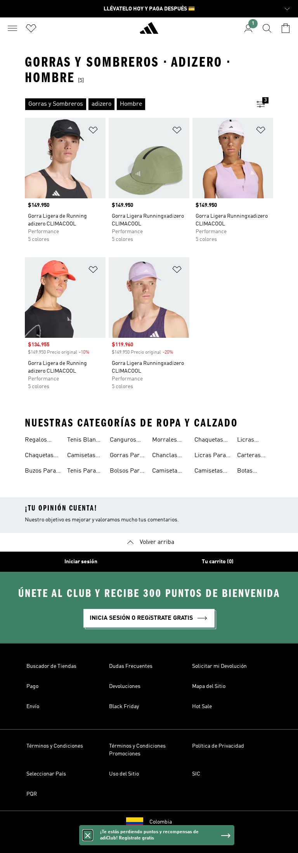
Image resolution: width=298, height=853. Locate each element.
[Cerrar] (87, 835)
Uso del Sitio (124, 774)
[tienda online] (149, 31)
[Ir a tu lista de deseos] (31, 28)
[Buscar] (267, 28)
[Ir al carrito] (285, 28)
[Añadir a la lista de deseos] (93, 131)
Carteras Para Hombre (249, 456)
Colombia (160, 822)
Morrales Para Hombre (164, 441)
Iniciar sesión (80, 561)
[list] (136, 104)
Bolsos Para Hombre (126, 472)
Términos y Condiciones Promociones (137, 750)
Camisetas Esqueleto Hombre (208, 472)
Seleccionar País (46, 774)
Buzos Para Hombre (40, 472)
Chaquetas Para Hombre (39, 456)
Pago (32, 686)
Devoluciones (124, 686)
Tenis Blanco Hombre (84, 441)
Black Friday (124, 706)
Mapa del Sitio (208, 686)
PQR (31, 794)
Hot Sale (202, 706)
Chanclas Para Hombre (164, 456)
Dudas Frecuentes (130, 666)
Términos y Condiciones (54, 746)
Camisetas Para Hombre (81, 456)
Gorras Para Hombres (126, 456)
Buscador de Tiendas (51, 666)
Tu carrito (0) (218, 561)
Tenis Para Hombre (81, 472)
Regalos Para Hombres (37, 441)
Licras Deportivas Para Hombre (251, 441)
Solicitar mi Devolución (219, 666)
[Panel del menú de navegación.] (12, 28)
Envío (32, 706)
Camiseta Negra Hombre (164, 472)
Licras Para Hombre (210, 456)
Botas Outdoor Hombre (248, 472)
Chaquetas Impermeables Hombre (214, 441)
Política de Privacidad (218, 746)
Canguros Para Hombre (123, 441)
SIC (196, 774)
